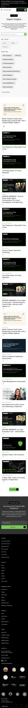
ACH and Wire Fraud (5, 543)
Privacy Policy (4, 698)
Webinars (3, 600)
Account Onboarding (5, 541)
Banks (2, 613)
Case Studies (4, 594)
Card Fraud (3, 551)
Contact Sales (4, 581)
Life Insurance (4, 624)
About (2, 565)
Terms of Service (4, 700)
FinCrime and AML (5, 557)
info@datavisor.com (5, 657)
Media (2, 573)
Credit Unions (4, 616)
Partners (3, 567)
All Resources (4, 589)
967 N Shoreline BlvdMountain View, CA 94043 (7, 652)
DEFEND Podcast (5, 640)
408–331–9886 (4, 655)
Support (3, 578)
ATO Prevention (4, 549)
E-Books (3, 592)
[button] (5, 43)
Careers (3, 575)
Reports (3, 597)
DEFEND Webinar (5, 643)
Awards (2, 570)
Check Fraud (4, 554)
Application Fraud (5, 546)
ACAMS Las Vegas (5, 635)
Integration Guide (5, 602)
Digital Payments (4, 621)
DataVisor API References (6, 605)
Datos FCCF (3, 632)
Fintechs (3, 618)
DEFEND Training (5, 637)
